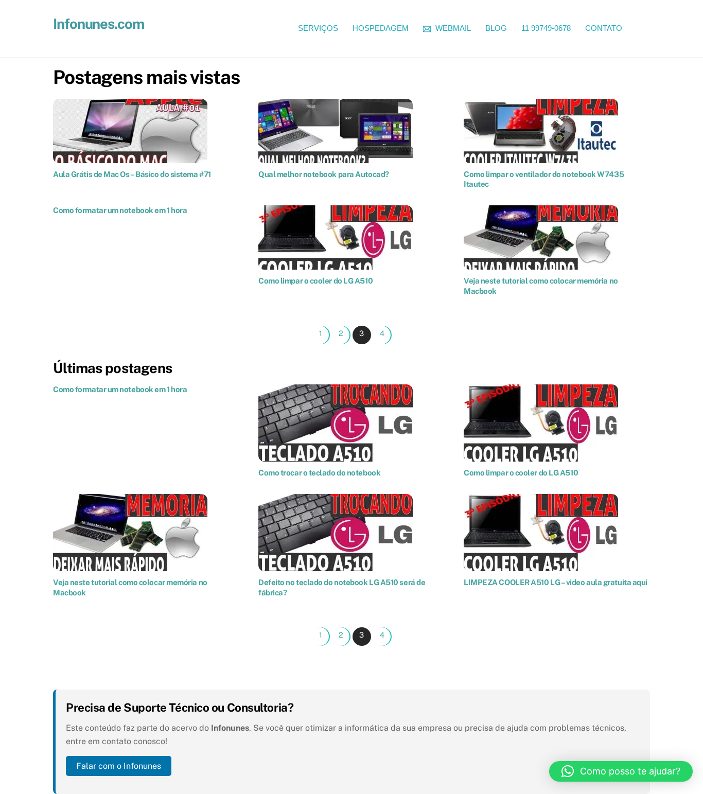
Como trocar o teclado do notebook (319, 472)
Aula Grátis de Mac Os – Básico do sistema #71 (132, 174)
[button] (621, 771)
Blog (496, 28)
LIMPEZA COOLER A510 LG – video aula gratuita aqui (555, 582)
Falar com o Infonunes (118, 766)
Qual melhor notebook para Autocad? (323, 174)
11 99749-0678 (546, 28)
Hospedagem (381, 28)
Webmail (452, 28)
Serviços (318, 28)
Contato (603, 28)
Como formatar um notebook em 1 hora (120, 210)
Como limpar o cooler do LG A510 (315, 280)
